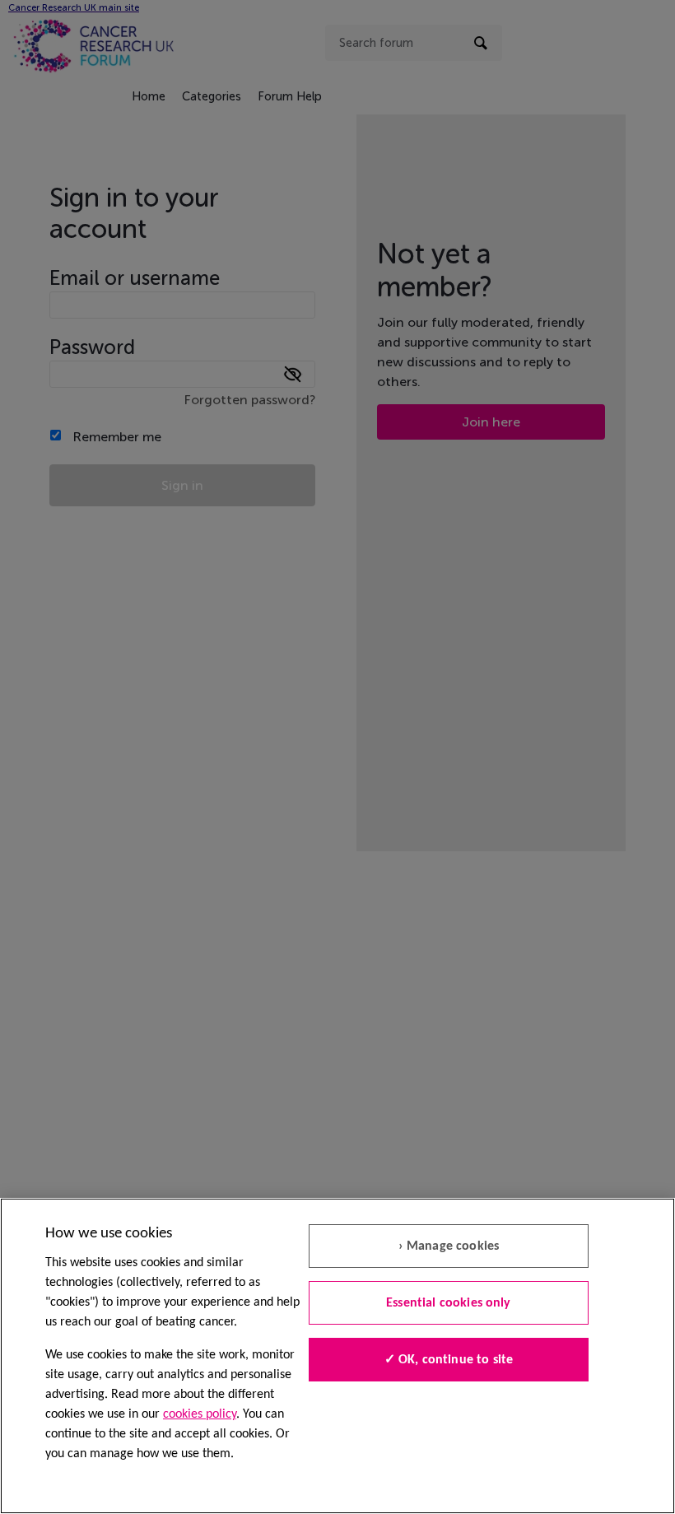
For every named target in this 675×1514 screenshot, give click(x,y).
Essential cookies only (448, 1303)
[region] (337, 1356)
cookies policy (199, 1414)
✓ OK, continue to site (449, 1360)
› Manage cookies (449, 1246)
